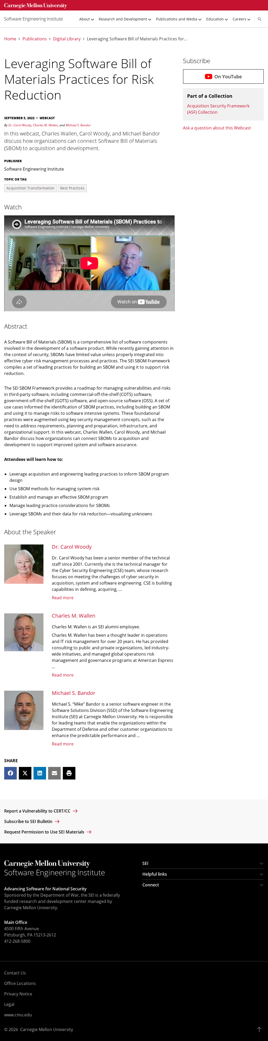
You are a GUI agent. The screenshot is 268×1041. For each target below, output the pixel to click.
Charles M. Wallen (45, 125)
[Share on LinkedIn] (40, 773)
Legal (9, 1004)
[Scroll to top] (260, 1029)
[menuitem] (35, 19)
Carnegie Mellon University (46, 1029)
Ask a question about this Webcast (217, 128)
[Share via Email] (54, 773)
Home (10, 39)
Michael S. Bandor (78, 125)
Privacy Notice (18, 994)
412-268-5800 (17, 941)
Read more (63, 598)
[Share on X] (25, 773)
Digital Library (67, 39)
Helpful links (154, 874)
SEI (145, 863)
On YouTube (228, 76)
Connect (150, 885)
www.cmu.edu (18, 1015)
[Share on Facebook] (10, 773)
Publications (35, 39)
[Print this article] (69, 773)
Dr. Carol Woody (19, 125)
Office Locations (20, 983)
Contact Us (15, 973)
